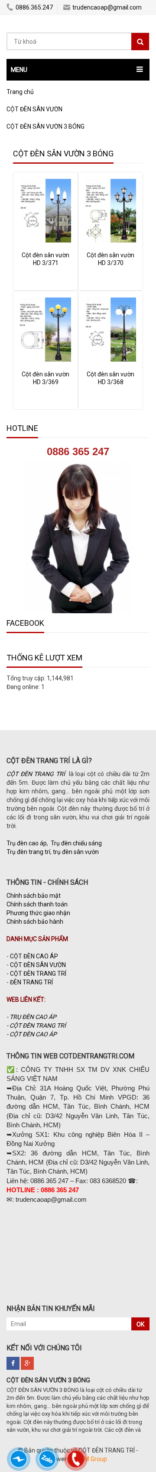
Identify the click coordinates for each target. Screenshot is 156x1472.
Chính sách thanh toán (37, 904)
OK (140, 1324)
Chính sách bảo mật (33, 895)
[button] (78, 70)
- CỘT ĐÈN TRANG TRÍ (36, 1025)
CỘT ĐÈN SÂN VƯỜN (38, 964)
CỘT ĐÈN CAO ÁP (34, 956)
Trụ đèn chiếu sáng (76, 843)
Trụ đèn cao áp (26, 843)
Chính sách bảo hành (34, 921)
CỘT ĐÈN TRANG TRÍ (38, 973)
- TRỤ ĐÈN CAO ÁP (31, 1016)
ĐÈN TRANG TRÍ (31, 982)
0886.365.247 (34, 7)
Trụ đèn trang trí (28, 851)
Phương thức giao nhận (38, 912)
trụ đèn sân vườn (76, 851)
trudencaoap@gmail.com (107, 7)
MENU (19, 69)
